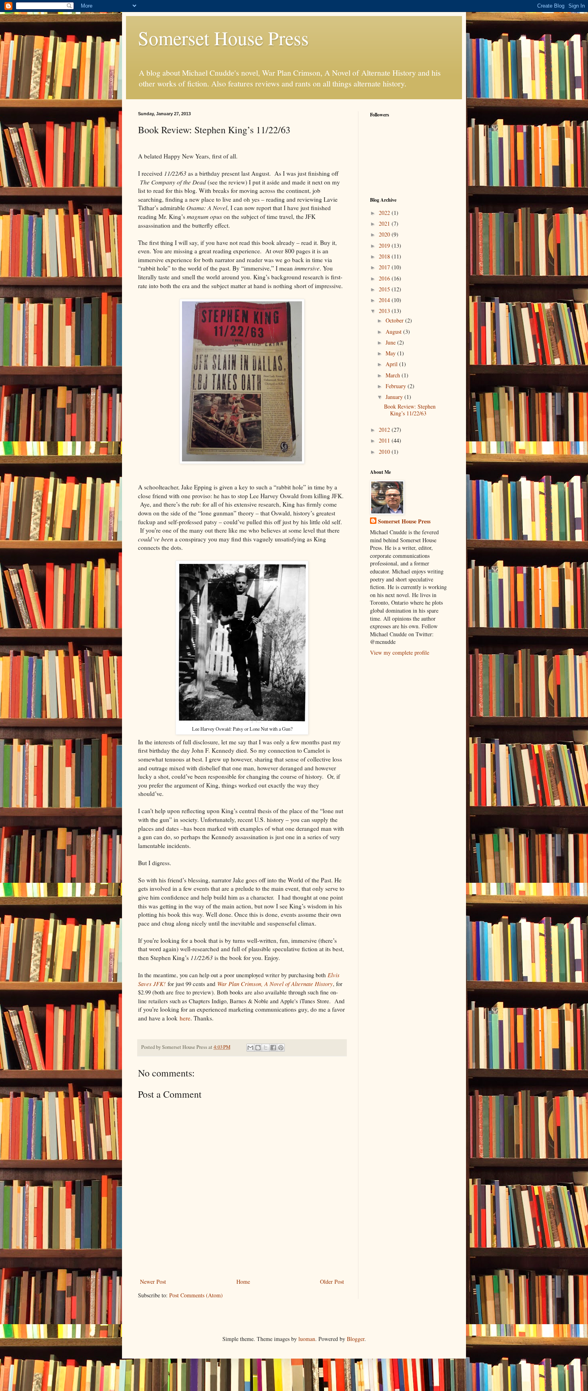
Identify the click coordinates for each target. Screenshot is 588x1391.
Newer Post (153, 1281)
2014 (385, 300)
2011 (385, 440)
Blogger (355, 1339)
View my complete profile (399, 652)
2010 (385, 451)
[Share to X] (266, 1048)
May (391, 353)
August (394, 331)
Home (243, 1281)
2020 (385, 234)
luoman (306, 1339)
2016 (385, 278)
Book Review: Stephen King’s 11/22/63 (410, 410)
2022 (385, 212)
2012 (385, 429)
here (185, 1018)
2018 (385, 256)
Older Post (332, 1281)
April (392, 364)
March (394, 375)
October (395, 320)
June (391, 342)
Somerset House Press (223, 37)
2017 (385, 267)
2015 (385, 289)
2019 (385, 245)
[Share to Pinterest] (281, 1048)
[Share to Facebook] (273, 1048)
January (395, 397)
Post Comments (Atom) (196, 1295)
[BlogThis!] (258, 1048)
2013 (385, 311)
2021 (385, 223)
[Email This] (250, 1048)
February (397, 386)
